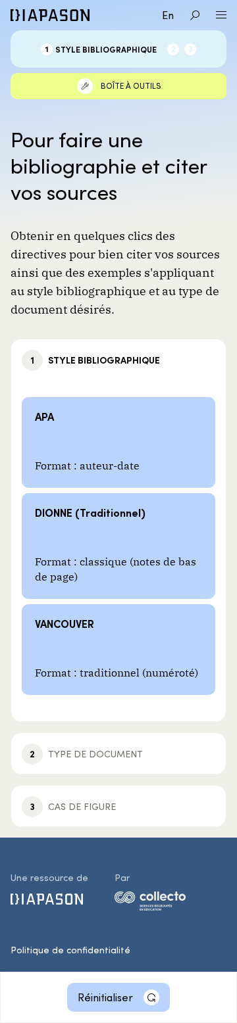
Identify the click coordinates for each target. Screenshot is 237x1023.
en (168, 15)
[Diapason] (50, 15)
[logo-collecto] (150, 903)
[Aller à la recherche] (195, 15)
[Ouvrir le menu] (221, 15)
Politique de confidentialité (70, 949)
